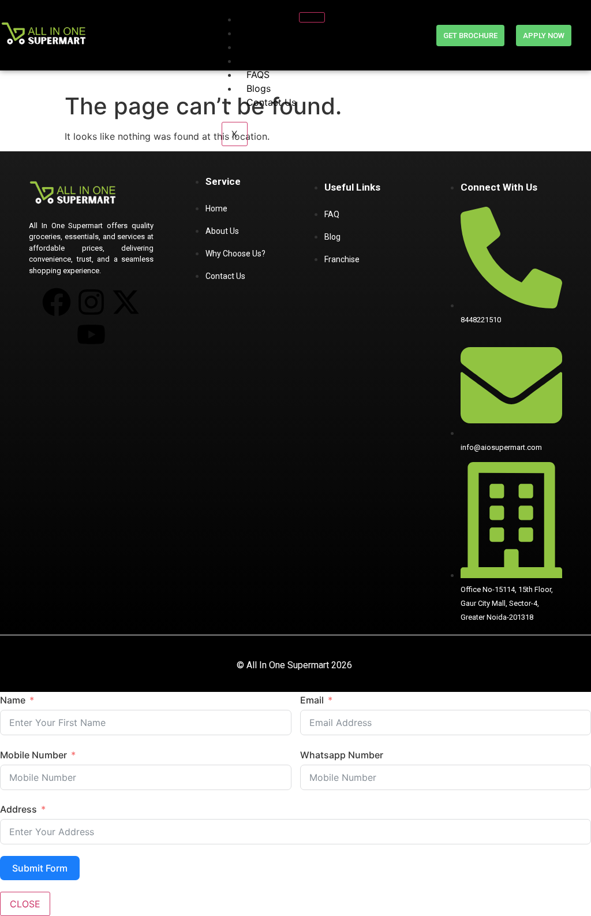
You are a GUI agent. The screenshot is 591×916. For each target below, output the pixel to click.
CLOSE (25, 904)
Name (12, 700)
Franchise (267, 47)
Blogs (258, 88)
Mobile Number (33, 755)
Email (312, 700)
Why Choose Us (281, 60)
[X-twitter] (125, 302)
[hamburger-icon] (312, 17)
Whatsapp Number (341, 755)
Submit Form (40, 868)
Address (18, 809)
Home (259, 19)
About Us (266, 33)
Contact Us (271, 102)
